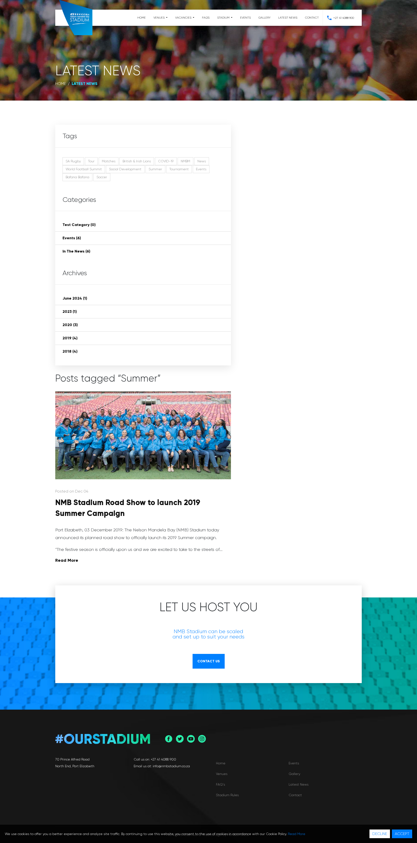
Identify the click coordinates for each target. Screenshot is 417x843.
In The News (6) (76, 251)
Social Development (125, 169)
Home (141, 17)
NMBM (185, 161)
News (201, 161)
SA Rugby (73, 161)
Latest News (287, 17)
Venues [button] (159, 17)
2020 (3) (70, 324)
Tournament (179, 169)
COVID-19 (166, 161)
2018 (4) (70, 351)
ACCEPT (402, 833)
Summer (155, 169)
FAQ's (205, 17)
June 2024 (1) (75, 298)
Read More (66, 560)
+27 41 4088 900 (343, 18)
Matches (108, 161)
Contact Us (208, 661)
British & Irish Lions (137, 161)
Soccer (102, 177)
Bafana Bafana (77, 177)
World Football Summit (84, 169)
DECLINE (379, 833)
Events (245, 17)
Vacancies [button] (183, 17)
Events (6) (72, 238)
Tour (91, 161)
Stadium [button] (223, 17)
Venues (221, 774)
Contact (312, 17)
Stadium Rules (227, 795)
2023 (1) (70, 311)
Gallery (264, 17)
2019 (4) (70, 338)
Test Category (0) (79, 224)
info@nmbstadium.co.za (171, 766)
